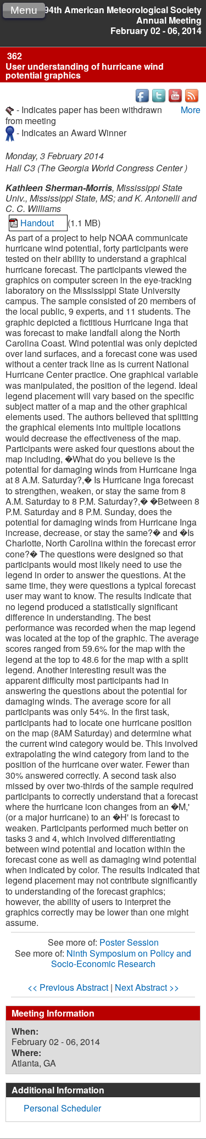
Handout (38, 222)
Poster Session (129, 942)
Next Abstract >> (147, 987)
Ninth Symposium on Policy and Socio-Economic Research (121, 958)
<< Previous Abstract (67, 987)
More (191, 109)
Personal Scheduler (62, 1108)
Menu (23, 10)
